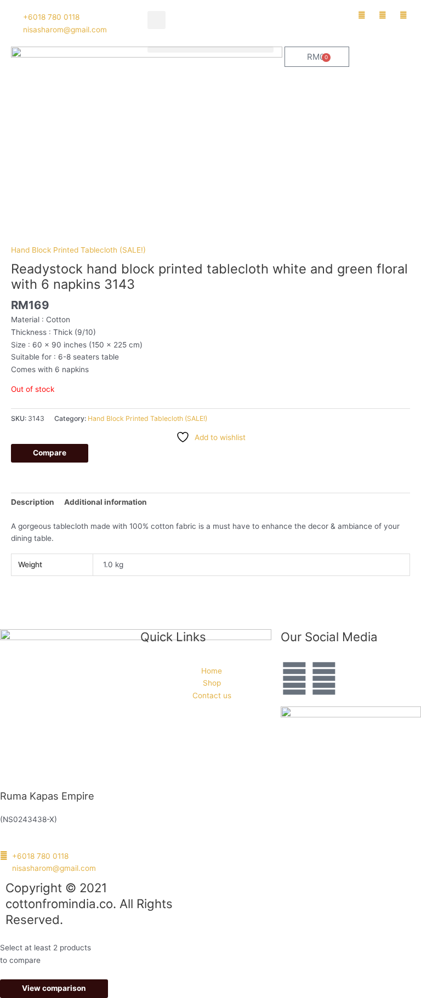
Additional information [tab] (105, 502)
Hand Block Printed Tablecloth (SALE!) (78, 250)
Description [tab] (32, 502)
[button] (156, 20)
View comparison (54, 988)
